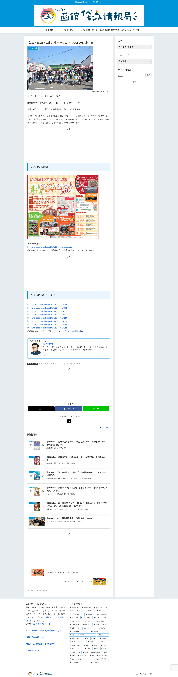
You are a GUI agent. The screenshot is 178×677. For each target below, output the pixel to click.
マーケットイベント (58, 364)
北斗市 (69, 364)
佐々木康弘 (48, 344)
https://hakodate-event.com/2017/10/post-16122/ (47, 328)
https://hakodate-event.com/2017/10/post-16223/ (47, 318)
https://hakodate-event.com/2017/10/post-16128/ (47, 325)
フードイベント (45, 364)
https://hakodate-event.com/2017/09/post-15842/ (47, 308)
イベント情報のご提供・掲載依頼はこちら (43, 631)
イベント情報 (33, 364)
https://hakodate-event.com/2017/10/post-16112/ (47, 311)
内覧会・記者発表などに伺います (40, 644)
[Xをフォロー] (44, 355)
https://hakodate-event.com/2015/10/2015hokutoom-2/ (49, 247)
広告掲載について (33, 651)
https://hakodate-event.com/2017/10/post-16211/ (47, 315)
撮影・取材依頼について (36, 637)
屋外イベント (78, 364)
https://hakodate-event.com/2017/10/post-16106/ (47, 305)
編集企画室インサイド (41, 624)
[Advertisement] (68, 145)
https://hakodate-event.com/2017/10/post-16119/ (47, 321)
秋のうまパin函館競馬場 (71, 331)
